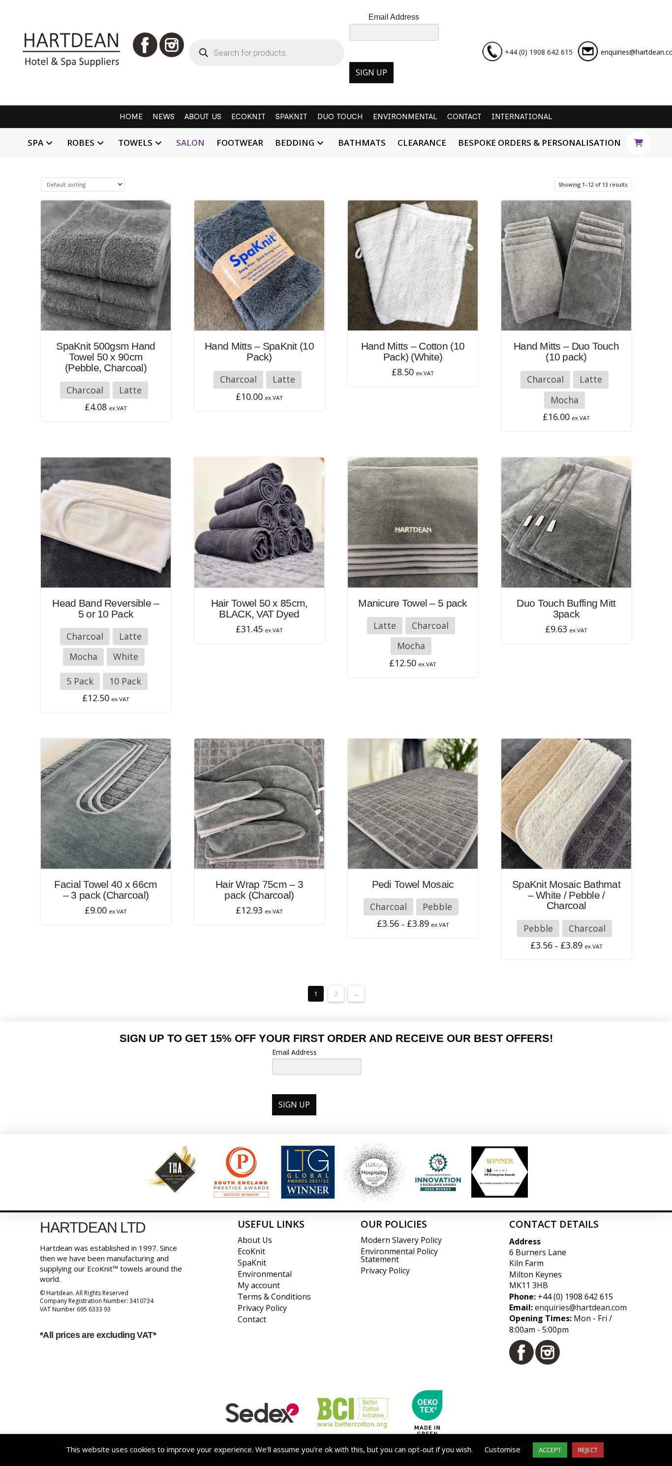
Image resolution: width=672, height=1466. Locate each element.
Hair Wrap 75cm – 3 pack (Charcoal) (259, 890)
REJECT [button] (588, 1449)
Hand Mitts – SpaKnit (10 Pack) (259, 351)
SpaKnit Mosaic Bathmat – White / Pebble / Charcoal (566, 895)
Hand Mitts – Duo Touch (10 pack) (566, 351)
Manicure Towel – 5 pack (412, 603)
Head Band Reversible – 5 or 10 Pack (105, 608)
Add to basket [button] (417, 317)
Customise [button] (502, 1449)
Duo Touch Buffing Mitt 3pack (566, 608)
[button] (638, 143)
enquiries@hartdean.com (581, 1307)
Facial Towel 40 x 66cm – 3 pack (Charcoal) (105, 890)
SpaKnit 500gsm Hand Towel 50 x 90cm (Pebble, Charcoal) (105, 356)
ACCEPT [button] (550, 1449)
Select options (108, 317)
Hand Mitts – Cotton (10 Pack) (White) (412, 351)
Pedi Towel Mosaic (413, 884)
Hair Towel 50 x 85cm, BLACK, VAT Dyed (259, 608)
